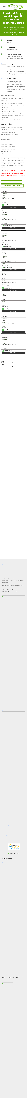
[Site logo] (15, 6)
